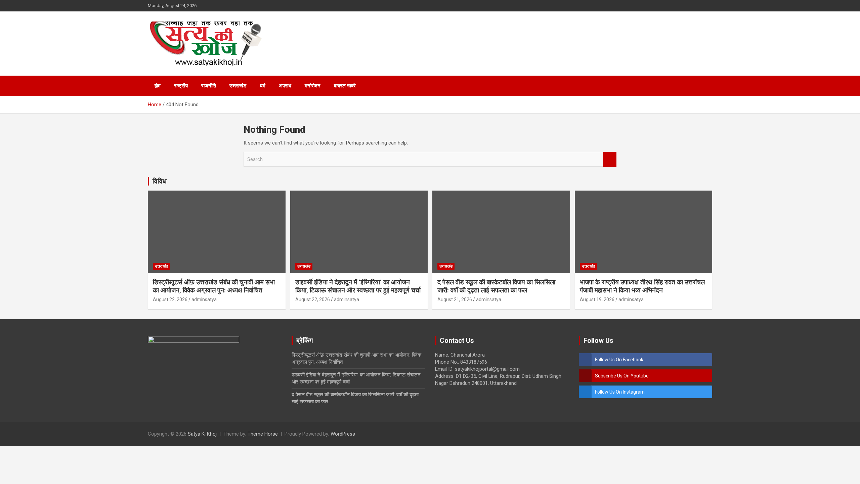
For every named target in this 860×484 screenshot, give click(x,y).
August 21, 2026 (454, 299)
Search (609, 159)
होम (158, 86)
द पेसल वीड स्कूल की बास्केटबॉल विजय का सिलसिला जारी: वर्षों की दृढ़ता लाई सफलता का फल (496, 286)
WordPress (343, 434)
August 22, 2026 (170, 299)
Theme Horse (263, 434)
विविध (160, 181)
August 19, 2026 (597, 299)
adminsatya (204, 299)
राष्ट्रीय (181, 86)
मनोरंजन (312, 86)
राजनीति (208, 86)
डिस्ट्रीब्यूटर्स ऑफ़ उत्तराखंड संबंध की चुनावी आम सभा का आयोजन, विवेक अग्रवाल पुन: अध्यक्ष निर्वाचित (214, 286)
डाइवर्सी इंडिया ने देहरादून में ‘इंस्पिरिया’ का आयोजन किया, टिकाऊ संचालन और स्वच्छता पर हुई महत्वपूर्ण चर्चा (358, 286)
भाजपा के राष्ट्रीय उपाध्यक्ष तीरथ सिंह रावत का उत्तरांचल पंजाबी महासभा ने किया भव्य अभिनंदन (642, 286)
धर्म (262, 86)
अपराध (285, 86)
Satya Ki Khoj (202, 434)
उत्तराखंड (237, 86)
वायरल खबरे (345, 86)
